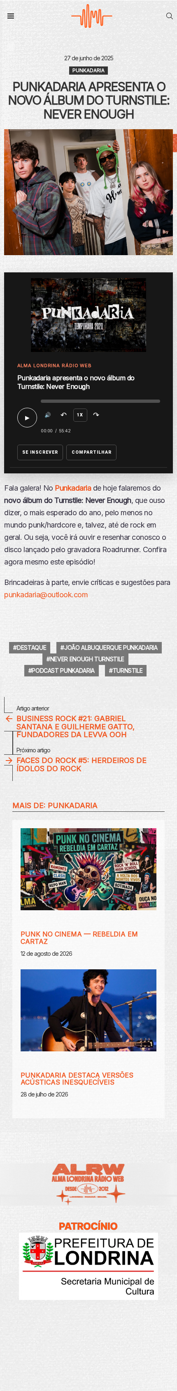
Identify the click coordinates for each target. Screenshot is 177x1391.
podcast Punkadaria (63, 670)
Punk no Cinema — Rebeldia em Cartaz (79, 938)
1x (80, 415)
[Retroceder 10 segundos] (64, 415)
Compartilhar (92, 452)
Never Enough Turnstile (87, 659)
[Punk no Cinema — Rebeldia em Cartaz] (88, 869)
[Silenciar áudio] (48, 415)
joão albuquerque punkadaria (111, 647)
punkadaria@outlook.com (46, 594)
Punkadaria (73, 805)
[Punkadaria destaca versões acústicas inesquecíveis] (88, 1010)
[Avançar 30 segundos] (96, 415)
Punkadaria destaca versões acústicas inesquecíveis (77, 1079)
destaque (31, 647)
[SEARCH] (169, 16)
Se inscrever (40, 452)
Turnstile (128, 670)
